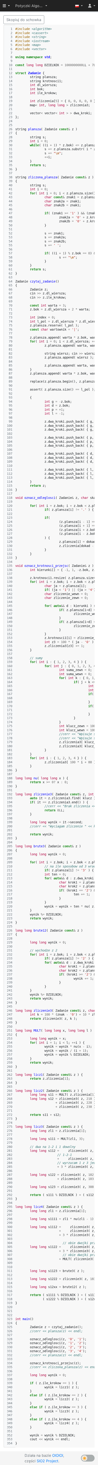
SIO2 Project (47, 1461)
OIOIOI (57, 1455)
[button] (31, 5)
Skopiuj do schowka (23, 19)
